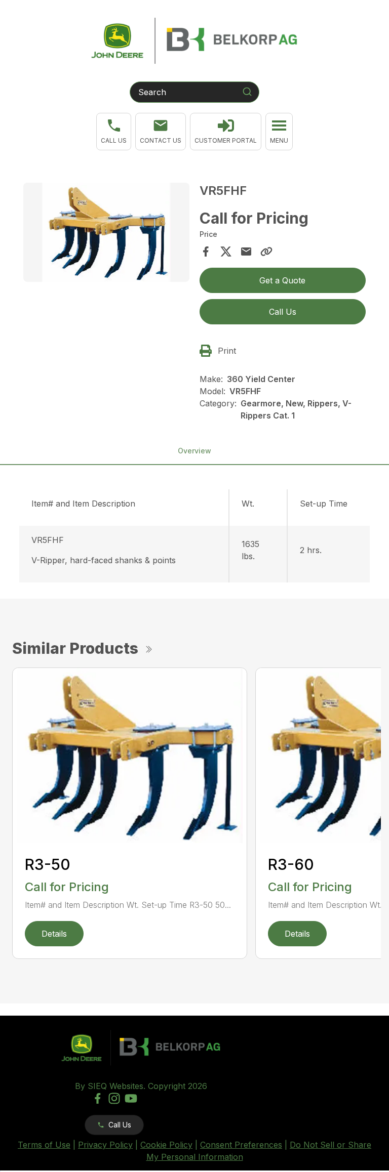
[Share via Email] (246, 251)
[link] (225, 131)
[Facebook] (97, 1098)
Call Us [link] (282, 312)
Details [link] (54, 934)
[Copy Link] (266, 251)
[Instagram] (114, 1098)
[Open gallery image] (106, 232)
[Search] (247, 92)
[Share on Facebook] (206, 251)
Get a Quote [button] (282, 280)
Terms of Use (44, 1145)
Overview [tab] (194, 450)
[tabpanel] (106, 234)
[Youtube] (131, 1098)
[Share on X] (226, 251)
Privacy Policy (105, 1145)
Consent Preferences (241, 1145)
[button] (113, 131)
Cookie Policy (166, 1145)
